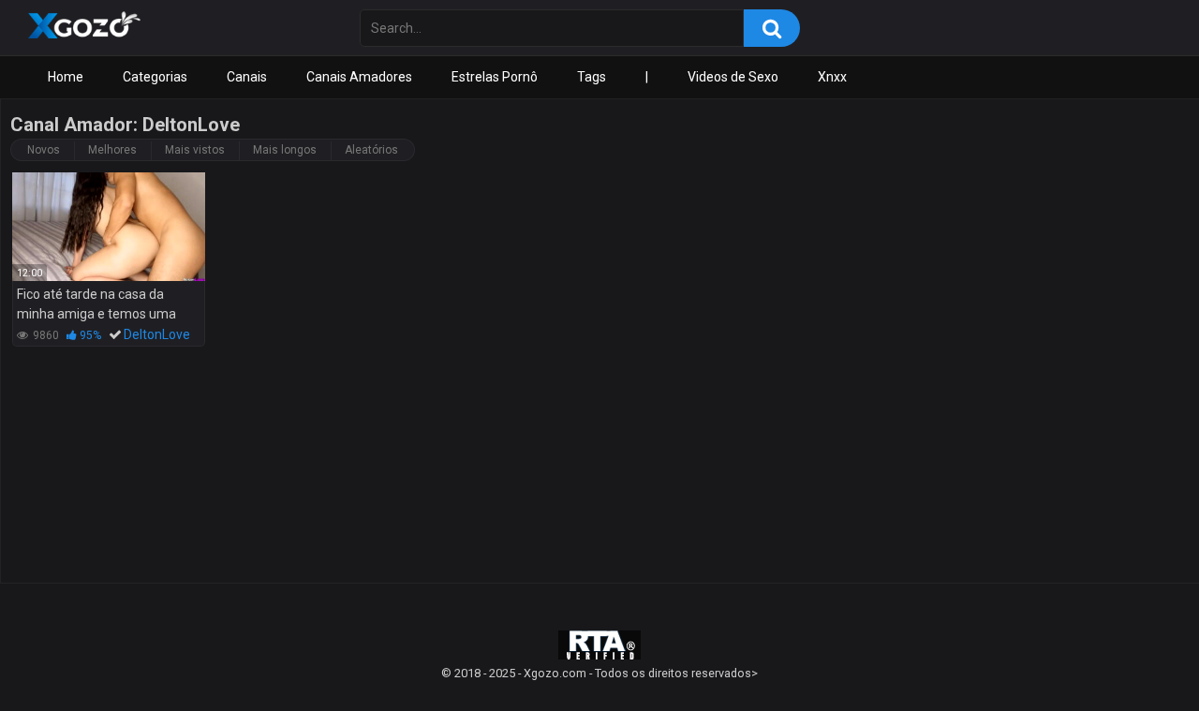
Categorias (155, 76)
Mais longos (285, 149)
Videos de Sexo (733, 76)
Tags (591, 76)
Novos (43, 149)
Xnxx (832, 76)
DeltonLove (157, 334)
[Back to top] (1136, 654)
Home (65, 76)
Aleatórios (371, 149)
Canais (247, 76)
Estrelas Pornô (494, 76)
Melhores (112, 149)
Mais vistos (195, 149)
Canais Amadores (359, 76)
